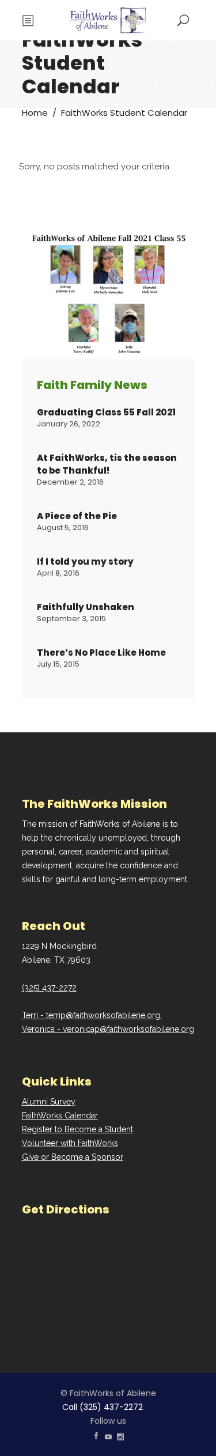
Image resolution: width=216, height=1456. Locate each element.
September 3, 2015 (71, 618)
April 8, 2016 (58, 573)
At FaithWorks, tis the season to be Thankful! (107, 464)
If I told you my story (85, 561)
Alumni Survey (48, 1101)
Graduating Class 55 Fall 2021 (106, 412)
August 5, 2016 (63, 527)
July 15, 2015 (58, 664)
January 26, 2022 (68, 423)
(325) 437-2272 (49, 987)
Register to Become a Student (77, 1129)
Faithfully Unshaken (85, 607)
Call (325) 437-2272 (102, 1407)
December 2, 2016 (70, 481)
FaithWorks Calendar (60, 1115)
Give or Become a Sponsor (72, 1157)
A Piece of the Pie (77, 516)
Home (35, 113)
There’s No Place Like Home (101, 652)
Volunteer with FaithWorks (70, 1143)
